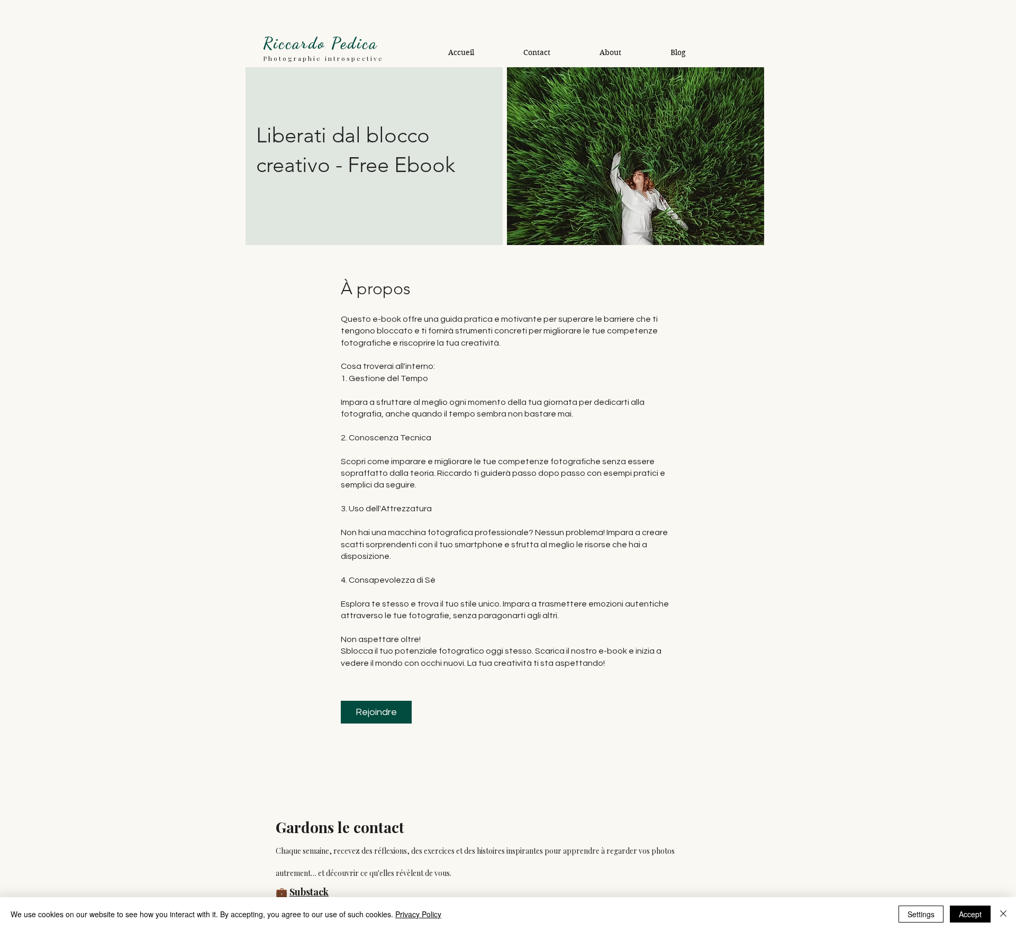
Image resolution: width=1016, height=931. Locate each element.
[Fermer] (1003, 914)
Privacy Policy (418, 914)
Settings (921, 914)
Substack (309, 891)
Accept (970, 914)
